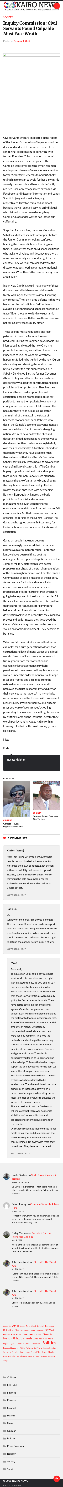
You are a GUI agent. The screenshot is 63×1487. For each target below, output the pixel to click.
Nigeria (13, 1344)
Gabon (38, 1334)
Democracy (49, 1326)
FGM (13, 1334)
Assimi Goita (25, 1326)
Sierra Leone (25, 1352)
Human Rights (11, 1338)
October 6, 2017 (20, 1153)
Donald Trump (29, 1330)
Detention (8, 1330)
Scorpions (7, 1352)
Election (6, 1334)
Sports (10, 1468)
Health (11, 1415)
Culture (11, 1377)
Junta (35, 1338)
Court (33, 1326)
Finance (11, 1392)
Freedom (12, 1400)
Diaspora (19, 1330)
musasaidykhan (16, 759)
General (11, 1407)
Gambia (47, 1334)
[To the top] (56, 1479)
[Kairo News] (31, 6)
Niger (5, 1343)
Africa (15, 1325)
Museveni (43, 1339)
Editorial (12, 1384)
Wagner (31, 1356)
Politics (48, 1343)
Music (50, 1339)
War (37, 1356)
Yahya (5, 1360)
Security (15, 1352)
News (10, 1423)
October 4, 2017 (22, 41)
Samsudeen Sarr (49, 1348)
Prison (22, 1348)
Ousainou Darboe (24, 1344)
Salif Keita (38, 1348)
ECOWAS (49, 1330)
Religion (29, 1348)
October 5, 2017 (16, 895)
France (18, 1334)
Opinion (11, 1430)
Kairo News (20, 1481)
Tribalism (51, 1352)
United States (13, 1356)
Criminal (40, 1326)
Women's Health (48, 1356)
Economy (40, 1330)
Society (8, 17)
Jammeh (26, 1338)
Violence (23, 1356)
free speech (29, 1334)
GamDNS (16, 1485)
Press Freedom (15, 1446)
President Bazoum (10, 1348)
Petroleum (36, 1344)
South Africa (36, 1352)
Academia (7, 1326)
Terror (44, 1352)
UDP (5, 1356)
